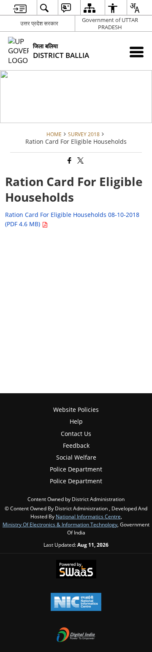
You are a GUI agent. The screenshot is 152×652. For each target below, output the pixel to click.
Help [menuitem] (76, 421)
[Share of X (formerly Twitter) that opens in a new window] (79, 161)
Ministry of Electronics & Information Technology (60, 524)
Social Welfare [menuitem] (76, 457)
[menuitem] (19, 8)
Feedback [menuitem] (76, 445)
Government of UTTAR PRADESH (110, 23)
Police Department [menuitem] (76, 469)
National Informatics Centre (88, 516)
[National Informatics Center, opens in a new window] (76, 602)
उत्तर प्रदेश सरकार (39, 23)
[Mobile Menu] (136, 51)
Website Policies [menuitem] (76, 409)
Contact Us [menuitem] (76, 434)
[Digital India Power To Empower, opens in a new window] (76, 635)
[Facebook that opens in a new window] (68, 161)
